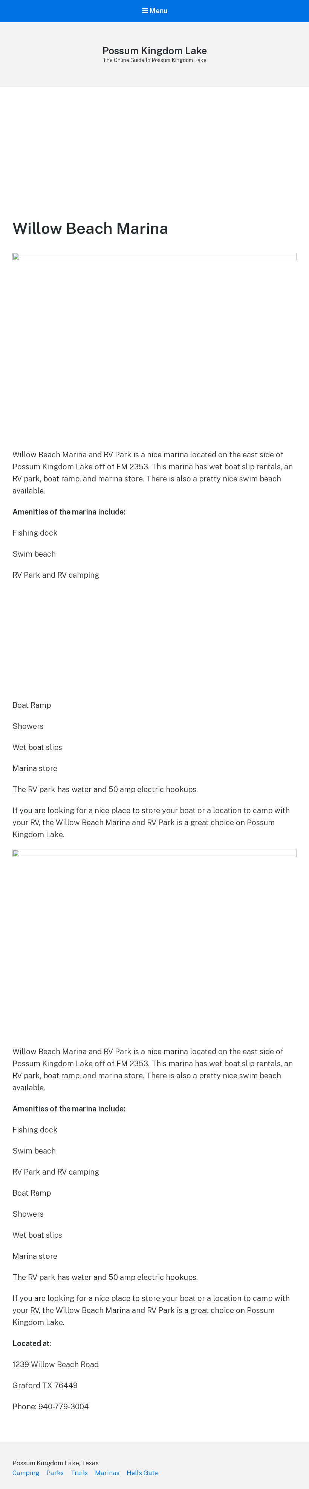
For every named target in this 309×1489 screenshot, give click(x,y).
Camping (25, 1473)
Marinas (107, 1473)
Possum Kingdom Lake (154, 50)
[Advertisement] (154, 143)
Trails (79, 1473)
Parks (55, 1473)
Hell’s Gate (142, 1473)
